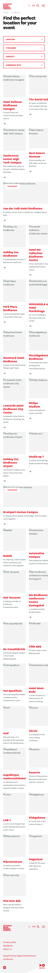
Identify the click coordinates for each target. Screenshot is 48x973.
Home (5, 12)
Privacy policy (9, 942)
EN (33, 5)
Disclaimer (8, 945)
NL (29, 5)
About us (7, 949)
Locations (16, 12)
